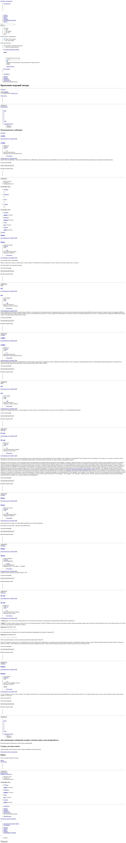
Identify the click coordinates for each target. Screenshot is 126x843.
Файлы (5, 17)
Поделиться (4, 95)
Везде (6, 28)
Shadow (6, 92)
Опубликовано (9, 138)
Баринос (6, 220)
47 (7, 151)
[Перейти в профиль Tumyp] (3, 232)
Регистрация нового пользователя (9, 751)
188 (7, 303)
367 (7, 250)
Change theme (4, 841)
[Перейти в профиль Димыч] (6, 189)
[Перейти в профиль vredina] (3, 133)
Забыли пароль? (10, 66)
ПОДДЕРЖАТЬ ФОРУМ (10, 20)
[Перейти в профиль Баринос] (6, 194)
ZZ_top (3, 433)
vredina (3, 136)
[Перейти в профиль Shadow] (3, 89)
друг (5, 225)
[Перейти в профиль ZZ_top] (3, 430)
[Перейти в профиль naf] (2, 285)
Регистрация (7, 69)
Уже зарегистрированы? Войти (12, 49)
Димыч (5, 215)
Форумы (6, 16)
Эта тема (7, 32)
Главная (5, 15)
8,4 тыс (8, 563)
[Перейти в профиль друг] (5, 199)
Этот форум (8, 31)
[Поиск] (15, 24)
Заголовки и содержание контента (13, 45)
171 (7, 681)
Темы (6, 29)
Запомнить (9, 62)
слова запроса (9, 40)
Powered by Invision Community (8, 818)
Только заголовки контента (12, 47)
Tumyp (3, 235)
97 (7, 448)
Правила (6, 19)
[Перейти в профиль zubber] (6, 204)
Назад (5, 110)
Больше (5, 21)
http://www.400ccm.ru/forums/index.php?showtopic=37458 (80, 469)
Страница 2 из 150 (8, 123)
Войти (8, 63)
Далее (5, 121)
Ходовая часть (14, 93)
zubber (5, 230)
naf (2, 288)
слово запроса (10, 39)
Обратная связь (7, 816)
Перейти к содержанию (6, 1)
